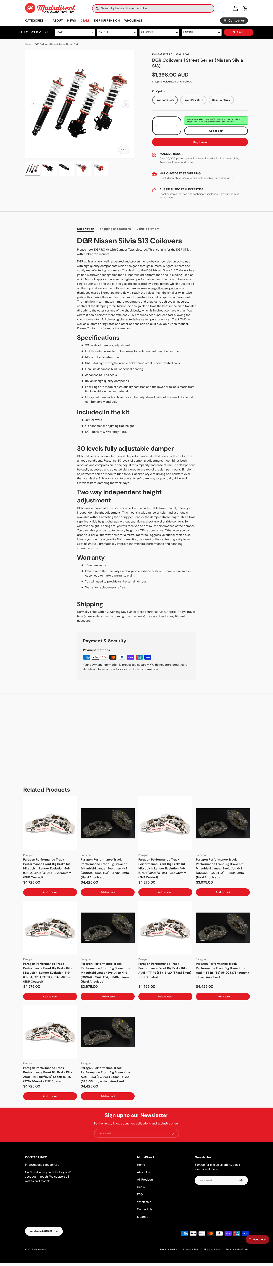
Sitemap (142, 1217)
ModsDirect (40, 1249)
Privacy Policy (190, 1249)
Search (238, 32)
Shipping (157, 81)
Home (28, 44)
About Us (143, 1172)
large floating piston (164, 288)
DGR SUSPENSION (107, 20)
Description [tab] (85, 229)
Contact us (156, 616)
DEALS (85, 20)
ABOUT (58, 20)
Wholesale (144, 1202)
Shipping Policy (212, 1249)
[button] (246, 8)
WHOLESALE (133, 20)
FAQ (140, 1194)
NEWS (71, 20)
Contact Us (94, 328)
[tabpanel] (136, 429)
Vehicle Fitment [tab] (148, 229)
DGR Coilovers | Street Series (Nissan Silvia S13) (57, 44)
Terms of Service (168, 1249)
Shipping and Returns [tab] (115, 229)
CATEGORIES (34, 20)
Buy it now (200, 142)
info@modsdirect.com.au (42, 1165)
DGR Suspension (162, 53)
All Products (145, 1179)
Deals (141, 1187)
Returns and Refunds (237, 1249)
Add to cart (216, 130)
